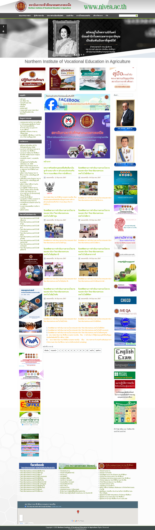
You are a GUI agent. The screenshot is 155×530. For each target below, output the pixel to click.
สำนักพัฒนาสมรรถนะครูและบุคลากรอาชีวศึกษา (115, 478)
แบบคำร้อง (69, 15)
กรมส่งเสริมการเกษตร (67, 482)
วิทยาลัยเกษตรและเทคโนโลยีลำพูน (31, 473)
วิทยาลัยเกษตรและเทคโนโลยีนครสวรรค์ (33, 482)
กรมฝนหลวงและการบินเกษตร (69, 489)
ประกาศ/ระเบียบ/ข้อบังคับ (55, 15)
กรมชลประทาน (65, 471)
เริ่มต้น (46, 350)
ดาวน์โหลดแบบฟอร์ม (83, 15)
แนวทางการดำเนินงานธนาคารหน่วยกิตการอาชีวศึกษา (30, 150)
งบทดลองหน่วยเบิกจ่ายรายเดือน (30, 122)
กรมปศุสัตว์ (63, 476)
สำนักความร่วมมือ (105, 473)
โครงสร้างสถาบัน (25, 103)
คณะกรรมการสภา (25, 15)
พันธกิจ (22, 106)
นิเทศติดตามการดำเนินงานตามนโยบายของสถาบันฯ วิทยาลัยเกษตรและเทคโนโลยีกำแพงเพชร (78, 330)
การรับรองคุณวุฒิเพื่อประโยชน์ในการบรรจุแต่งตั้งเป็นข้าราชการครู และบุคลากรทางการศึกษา (30, 127)
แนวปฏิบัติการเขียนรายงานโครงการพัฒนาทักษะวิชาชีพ (29, 188)
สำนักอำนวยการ (105, 471)
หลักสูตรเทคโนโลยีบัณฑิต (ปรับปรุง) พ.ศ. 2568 (28, 163)
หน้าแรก (23, 99)
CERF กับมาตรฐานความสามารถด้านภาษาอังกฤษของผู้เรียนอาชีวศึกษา (30, 193)
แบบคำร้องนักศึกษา (26, 197)
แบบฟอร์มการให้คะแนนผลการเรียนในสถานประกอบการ (30, 200)
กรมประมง (63, 474)
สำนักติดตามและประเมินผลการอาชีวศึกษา (113, 474)
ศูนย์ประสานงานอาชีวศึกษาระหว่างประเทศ (113, 498)
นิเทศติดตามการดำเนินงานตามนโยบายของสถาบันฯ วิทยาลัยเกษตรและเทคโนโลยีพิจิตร (94, 291)
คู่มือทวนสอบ (24, 210)
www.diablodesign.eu (80, 528)
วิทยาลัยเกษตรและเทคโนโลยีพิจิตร (31, 478)
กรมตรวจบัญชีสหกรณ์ (67, 473)
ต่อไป (92, 350)
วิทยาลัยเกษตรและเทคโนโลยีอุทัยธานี (32, 485)
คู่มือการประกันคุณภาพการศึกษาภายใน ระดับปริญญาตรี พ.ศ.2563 (29, 175)
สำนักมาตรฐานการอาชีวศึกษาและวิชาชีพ (113, 480)
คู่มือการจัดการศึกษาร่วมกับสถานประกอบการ (29, 185)
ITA (107, 15)
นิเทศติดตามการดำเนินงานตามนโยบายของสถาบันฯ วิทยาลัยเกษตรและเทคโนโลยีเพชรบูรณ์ (77, 332)
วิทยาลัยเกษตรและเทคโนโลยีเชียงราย (32, 471)
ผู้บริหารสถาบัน (39, 15)
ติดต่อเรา (23, 114)
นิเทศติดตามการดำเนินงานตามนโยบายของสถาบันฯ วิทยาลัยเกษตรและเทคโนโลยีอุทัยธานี (59, 251)
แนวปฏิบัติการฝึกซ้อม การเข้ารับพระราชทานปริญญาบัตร (30, 136)
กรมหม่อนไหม (64, 487)
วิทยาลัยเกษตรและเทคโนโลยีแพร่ (31, 489)
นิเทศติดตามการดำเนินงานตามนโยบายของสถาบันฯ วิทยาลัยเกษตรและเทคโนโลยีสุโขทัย (59, 291)
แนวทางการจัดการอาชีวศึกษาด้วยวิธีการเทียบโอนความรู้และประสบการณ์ (30, 154)
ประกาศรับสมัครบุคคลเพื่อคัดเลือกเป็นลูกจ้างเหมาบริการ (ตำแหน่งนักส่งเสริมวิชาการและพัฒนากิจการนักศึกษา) (59, 170)
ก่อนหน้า (54, 350)
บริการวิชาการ (98, 15)
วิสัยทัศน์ (23, 105)
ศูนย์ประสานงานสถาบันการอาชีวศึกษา (112, 497)
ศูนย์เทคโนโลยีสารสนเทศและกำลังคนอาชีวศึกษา (115, 495)
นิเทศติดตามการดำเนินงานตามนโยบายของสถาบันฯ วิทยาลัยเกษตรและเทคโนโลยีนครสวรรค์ (94, 251)
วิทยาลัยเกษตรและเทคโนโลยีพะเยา (31, 491)
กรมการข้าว (64, 485)
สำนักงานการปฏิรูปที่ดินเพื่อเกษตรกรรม (72, 491)
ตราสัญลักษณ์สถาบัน (27, 112)
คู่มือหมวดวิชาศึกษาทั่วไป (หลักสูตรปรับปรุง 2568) (28, 146)
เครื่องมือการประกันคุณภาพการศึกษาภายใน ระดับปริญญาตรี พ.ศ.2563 (30, 180)
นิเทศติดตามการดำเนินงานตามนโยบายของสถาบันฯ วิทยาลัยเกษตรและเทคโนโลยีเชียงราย (94, 170)
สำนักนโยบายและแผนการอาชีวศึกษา (112, 476)
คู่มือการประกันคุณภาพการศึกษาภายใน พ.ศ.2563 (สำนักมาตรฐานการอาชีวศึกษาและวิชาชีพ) (29, 168)
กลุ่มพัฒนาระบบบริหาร (107, 485)
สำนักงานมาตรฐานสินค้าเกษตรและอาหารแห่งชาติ (76, 493)
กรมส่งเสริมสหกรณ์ (66, 484)
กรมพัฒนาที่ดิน (65, 478)
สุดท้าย (98, 350)
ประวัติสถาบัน (24, 101)
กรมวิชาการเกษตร (66, 480)
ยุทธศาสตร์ (23, 108)
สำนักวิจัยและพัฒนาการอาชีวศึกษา (111, 482)
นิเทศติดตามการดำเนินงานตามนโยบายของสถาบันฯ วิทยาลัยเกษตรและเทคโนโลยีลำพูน (59, 213)
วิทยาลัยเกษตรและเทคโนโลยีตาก (31, 474)
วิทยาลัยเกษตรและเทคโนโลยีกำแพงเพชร (33, 476)
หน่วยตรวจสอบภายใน (107, 484)
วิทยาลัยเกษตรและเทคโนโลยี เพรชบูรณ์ (33, 484)
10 (87, 350)
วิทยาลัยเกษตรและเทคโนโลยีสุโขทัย (32, 480)
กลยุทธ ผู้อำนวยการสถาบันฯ (29, 110)
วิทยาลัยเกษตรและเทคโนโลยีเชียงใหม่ (32, 487)
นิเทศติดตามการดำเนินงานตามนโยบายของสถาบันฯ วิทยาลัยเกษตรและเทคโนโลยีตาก (94, 213)
